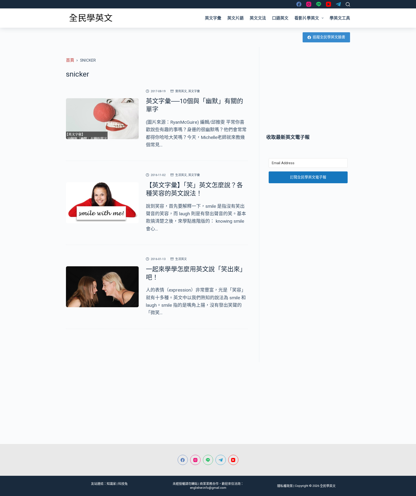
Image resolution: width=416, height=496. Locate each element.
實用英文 (181, 91)
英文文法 (258, 18)
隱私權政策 (285, 486)
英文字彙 (213, 18)
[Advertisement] (308, 90)
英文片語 (235, 18)
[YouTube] (328, 4)
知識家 (111, 483)
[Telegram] (338, 4)
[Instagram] (308, 4)
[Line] (318, 4)
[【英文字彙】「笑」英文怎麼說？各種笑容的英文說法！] (102, 202)
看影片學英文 (306, 18)
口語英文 (280, 18)
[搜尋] (348, 4)
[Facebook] (298, 4)
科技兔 (123, 483)
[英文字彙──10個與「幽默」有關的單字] (102, 118)
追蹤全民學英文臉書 (329, 37)
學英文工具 (340, 18)
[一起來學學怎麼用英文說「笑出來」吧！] (102, 286)
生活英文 (181, 175)
